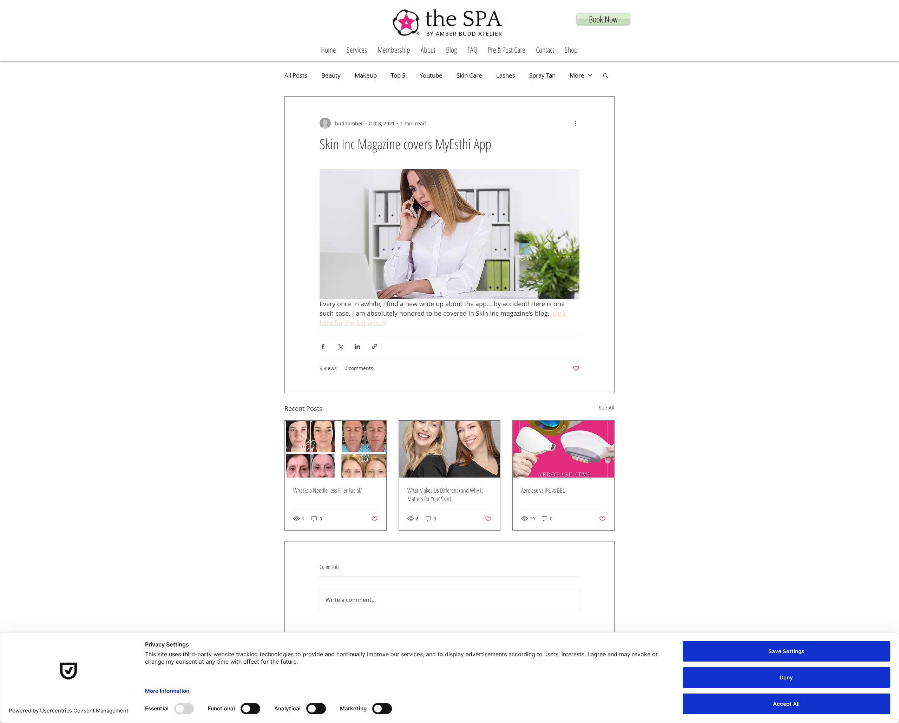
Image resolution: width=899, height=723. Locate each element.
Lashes (505, 75)
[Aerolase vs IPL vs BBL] (563, 449)
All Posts (295, 75)
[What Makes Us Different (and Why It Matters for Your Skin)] (449, 449)
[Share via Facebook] (323, 346)
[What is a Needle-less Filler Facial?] (335, 449)
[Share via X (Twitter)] (340, 346)
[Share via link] (374, 346)
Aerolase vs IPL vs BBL (543, 490)
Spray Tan (542, 75)
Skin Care (469, 75)
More (577, 75)
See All (607, 407)
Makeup (366, 75)
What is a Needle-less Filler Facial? (327, 490)
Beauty (331, 75)
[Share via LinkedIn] (357, 346)
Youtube (431, 75)
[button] (356, 50)
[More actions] (575, 123)
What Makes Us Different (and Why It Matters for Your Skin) (445, 494)
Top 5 (398, 75)
